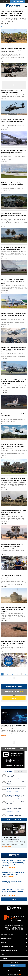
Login (6, 1)
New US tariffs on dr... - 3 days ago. (12, 791)
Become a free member (17, 1)
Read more (4, 26)
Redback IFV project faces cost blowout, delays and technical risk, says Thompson (13, 479)
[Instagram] (17, 970)
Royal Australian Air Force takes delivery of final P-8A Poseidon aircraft (13, 248)
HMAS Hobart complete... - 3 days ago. (12, 798)
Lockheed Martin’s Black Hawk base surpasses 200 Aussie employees (12, 545)
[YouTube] (19, 970)
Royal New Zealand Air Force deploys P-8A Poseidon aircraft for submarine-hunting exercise (13, 152)
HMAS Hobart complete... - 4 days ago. (12, 804)
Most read (20, 771)
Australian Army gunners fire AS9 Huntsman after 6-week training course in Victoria (13, 215)
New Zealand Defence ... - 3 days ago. (12, 784)
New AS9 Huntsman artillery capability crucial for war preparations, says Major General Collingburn (13, 49)
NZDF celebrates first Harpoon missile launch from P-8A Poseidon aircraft (12, 120)
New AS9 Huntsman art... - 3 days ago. (13, 778)
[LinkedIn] (11, 970)
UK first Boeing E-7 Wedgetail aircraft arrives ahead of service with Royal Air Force (13, 281)
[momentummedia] (14, 917)
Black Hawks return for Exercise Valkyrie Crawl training (13, 414)
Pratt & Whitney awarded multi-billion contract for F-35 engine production (13, 642)
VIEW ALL (14, 899)
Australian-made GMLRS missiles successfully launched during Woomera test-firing (13, 576)
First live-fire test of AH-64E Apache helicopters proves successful (12, 91)
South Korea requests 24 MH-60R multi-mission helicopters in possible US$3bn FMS (13, 315)
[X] (14, 970)
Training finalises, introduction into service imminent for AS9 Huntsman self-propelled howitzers (13, 446)
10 (25, 674)
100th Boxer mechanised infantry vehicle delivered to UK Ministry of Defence (13, 183)
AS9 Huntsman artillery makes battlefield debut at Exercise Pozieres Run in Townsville (12, 13)
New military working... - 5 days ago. (12, 811)
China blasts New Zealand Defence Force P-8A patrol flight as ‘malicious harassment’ (13, 512)
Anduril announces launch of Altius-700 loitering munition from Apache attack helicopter (13, 609)
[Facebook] (8, 970)
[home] (13, 5)
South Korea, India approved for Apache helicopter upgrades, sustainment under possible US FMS (13, 349)
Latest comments (7, 771)
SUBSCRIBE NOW (14, 965)
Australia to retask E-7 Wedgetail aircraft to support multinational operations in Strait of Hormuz (13, 381)
